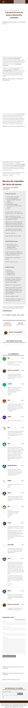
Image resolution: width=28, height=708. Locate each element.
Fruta (18, 315)
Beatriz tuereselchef (13, 370)
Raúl (12, 617)
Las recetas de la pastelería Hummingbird (14, 165)
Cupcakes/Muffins (14, 10)
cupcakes (5, 10)
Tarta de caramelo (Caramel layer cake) (7, 325)
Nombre (5, 621)
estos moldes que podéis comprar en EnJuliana (13, 307)
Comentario (5, 637)
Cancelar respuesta (19, 619)
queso (22, 315)
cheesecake (8, 315)
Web (3, 632)
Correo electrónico (7, 626)
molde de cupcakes (9, 213)
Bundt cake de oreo (20, 324)
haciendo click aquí (19, 308)
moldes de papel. (20, 213)
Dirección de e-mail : (7, 691)
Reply (22, 358)
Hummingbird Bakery (20, 114)
